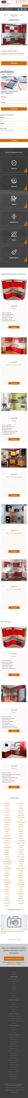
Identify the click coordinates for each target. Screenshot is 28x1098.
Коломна (21, 833)
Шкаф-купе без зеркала (14, 1074)
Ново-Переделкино (7, 861)
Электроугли (7, 903)
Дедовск (7, 815)
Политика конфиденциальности (14, 1085)
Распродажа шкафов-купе (14, 981)
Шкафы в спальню (14, 1048)
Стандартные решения (14, 979)
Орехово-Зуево (7, 868)
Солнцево (21, 882)
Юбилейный (21, 903)
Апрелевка (7, 803)
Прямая (14, 995)
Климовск (21, 831)
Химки (21, 891)
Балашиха (21, 803)
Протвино (21, 870)
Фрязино (7, 891)
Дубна (21, 819)
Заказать (14, 63)
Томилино (7, 889)
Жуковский (7, 824)
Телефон (3, 102)
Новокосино (21, 861)
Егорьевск (7, 822)
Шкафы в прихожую (14, 1037)
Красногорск (7, 843)
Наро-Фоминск (21, 856)
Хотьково (7, 893)
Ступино (7, 887)
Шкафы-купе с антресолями (14, 1051)
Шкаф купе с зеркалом (14, 1069)
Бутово (21, 805)
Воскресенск (21, 810)
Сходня (21, 887)
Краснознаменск (21, 843)
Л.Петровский (7, 847)
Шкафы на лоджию (14, 1041)
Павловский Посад (21, 868)
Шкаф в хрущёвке (14, 1057)
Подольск (7, 870)
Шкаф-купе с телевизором (14, 1071)
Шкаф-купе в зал (14, 1062)
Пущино (21, 873)
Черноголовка (21, 893)
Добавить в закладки (14, 959)
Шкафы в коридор (14, 1053)
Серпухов (21, 880)
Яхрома (7, 905)
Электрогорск (7, 900)
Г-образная (14, 990)
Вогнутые (14, 1004)
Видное (7, 808)
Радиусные (14, 1027)
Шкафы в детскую (14, 1039)
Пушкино (7, 873)
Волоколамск (7, 810)
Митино (21, 852)
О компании (14, 974)
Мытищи (7, 856)
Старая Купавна (21, 884)
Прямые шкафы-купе (14, 1013)
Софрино (7, 884)
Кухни (21, 15)
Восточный (7, 812)
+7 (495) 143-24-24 (22, 0)
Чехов (7, 896)
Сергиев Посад (7, 880)
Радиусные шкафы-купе (14, 1000)
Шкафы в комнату (14, 1044)
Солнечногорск (7, 882)
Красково (7, 840)
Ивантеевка (7, 829)
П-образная (14, 997)
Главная (6, 15)
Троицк (21, 889)
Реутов (21, 875)
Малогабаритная (14, 993)
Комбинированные (14, 1007)
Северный (21, 877)
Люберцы (7, 852)
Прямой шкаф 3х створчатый (14, 1018)
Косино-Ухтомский (7, 838)
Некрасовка (21, 859)
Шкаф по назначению (14, 1034)
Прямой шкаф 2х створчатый (14, 1016)
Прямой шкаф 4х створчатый (14, 1020)
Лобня (20, 847)
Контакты (14, 986)
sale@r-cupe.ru (14, 1092)
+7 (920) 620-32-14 (22, 2)
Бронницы (7, 805)
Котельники (21, 838)
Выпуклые (14, 1002)
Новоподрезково (7, 863)
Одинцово (21, 866)
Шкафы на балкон (14, 1055)
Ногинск (21, 863)
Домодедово (7, 819)
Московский (21, 854)
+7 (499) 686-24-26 (9, 1090)
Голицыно (21, 812)
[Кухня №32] (14, 34)
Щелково (7, 898)
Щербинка (21, 898)
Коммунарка (7, 836)
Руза (7, 877)
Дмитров (7, 817)
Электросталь (21, 900)
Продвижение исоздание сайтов (14, 1095)
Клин (7, 833)
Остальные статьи (13, 939)
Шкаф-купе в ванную (14, 1064)
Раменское (7, 875)
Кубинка (7, 845)
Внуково (21, 808)
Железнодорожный (21, 822)
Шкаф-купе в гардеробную (14, 1060)
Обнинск (7, 866)
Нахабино (7, 859)
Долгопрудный (21, 817)
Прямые (14, 1030)
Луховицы (7, 849)
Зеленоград (21, 826)
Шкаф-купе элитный (14, 1078)
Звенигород (7, 826)
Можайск (7, 854)
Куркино (21, 845)
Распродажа (14, 1009)
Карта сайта (21, 1084)
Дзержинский (21, 815)
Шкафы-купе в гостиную (14, 1046)
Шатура (21, 896)
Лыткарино (21, 849)
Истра (20, 829)
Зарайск (21, 824)
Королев (21, 836)
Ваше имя (3, 96)
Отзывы (14, 983)
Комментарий (3, 128)
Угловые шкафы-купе (14, 1025)
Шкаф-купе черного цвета (14, 1076)
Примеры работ (14, 15)
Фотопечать (14, 1011)
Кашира (7, 831)
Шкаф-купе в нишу (14, 1067)
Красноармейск (21, 840)
